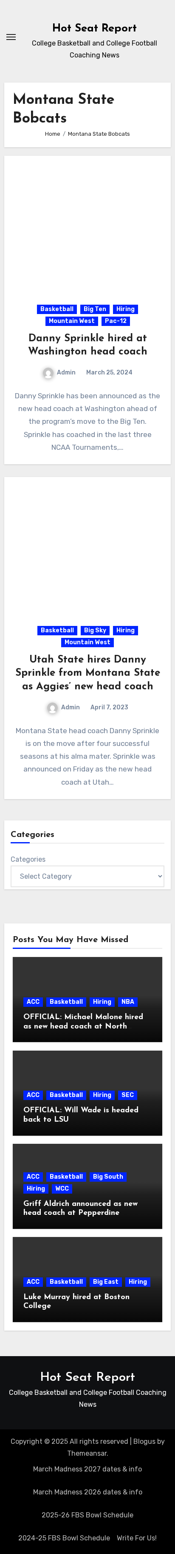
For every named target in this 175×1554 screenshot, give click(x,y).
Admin (66, 372)
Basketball (56, 309)
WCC (62, 1188)
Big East (106, 1281)
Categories (28, 859)
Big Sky (95, 630)
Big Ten (95, 309)
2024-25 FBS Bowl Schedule (64, 1538)
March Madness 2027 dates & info (87, 1469)
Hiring (125, 309)
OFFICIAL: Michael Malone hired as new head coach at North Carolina (83, 1027)
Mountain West (72, 321)
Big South (108, 1176)
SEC (127, 1095)
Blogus (144, 1441)
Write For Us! (137, 1538)
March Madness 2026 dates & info (87, 1492)
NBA (127, 1002)
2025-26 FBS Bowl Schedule (87, 1515)
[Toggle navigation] (11, 37)
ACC (33, 1002)
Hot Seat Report (94, 28)
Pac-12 (116, 321)
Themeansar (87, 1453)
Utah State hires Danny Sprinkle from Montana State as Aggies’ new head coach (87, 673)
